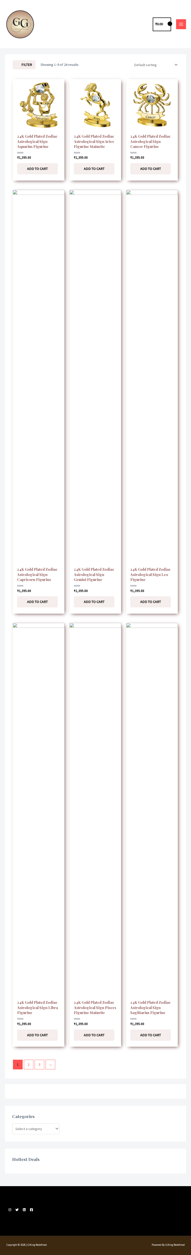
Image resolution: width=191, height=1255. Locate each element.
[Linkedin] (24, 1209)
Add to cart (37, 168)
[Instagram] (9, 1209)
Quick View (38, 126)
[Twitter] (17, 1209)
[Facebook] (31, 1209)
